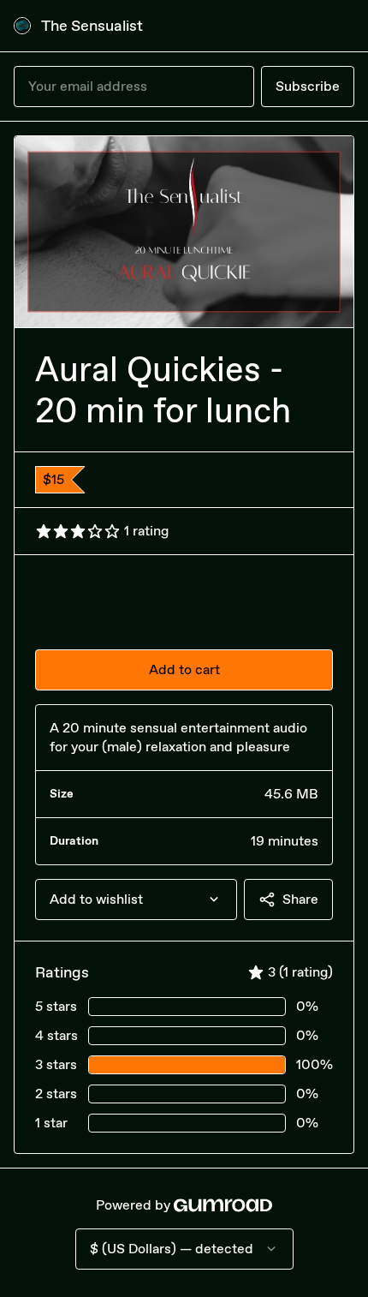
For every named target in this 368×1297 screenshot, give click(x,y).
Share (300, 899)
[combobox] (136, 899)
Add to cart (184, 669)
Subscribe (308, 86)
